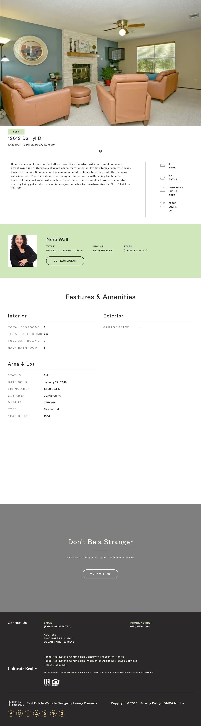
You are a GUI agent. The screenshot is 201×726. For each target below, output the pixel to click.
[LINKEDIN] (28, 713)
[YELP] (45, 713)
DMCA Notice (174, 703)
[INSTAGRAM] (19, 713)
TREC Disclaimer (55, 665)
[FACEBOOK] (11, 713)
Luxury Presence (85, 703)
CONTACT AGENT (65, 260)
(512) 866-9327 (103, 250)
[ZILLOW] (36, 713)
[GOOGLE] (62, 713)
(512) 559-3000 (140, 626)
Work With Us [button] (100, 573)
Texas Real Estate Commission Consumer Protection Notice (84, 657)
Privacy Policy (150, 703)
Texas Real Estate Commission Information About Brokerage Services (90, 661)
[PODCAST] (53, 713)
